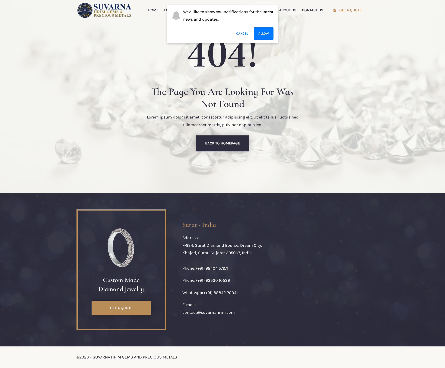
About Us (287, 10)
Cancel (242, 33)
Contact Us (312, 10)
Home (153, 10)
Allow (263, 33)
